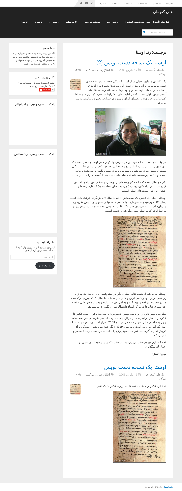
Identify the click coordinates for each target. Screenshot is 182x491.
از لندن (24, 22)
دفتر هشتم (130, 3)
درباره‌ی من (112, 22)
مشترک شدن (45, 265)
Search (144, 32)
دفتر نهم (117, 3)
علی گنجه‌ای (163, 12)
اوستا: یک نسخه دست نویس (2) (131, 62)
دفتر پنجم (169, 3)
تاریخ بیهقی (71, 22)
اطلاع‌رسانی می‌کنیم (98, 70)
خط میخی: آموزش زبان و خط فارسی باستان (148, 22)
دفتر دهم (104, 3)
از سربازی (54, 22)
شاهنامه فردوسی (92, 22)
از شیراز (38, 22)
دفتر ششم (157, 3)
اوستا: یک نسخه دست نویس (135, 366)
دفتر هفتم (143, 3)
